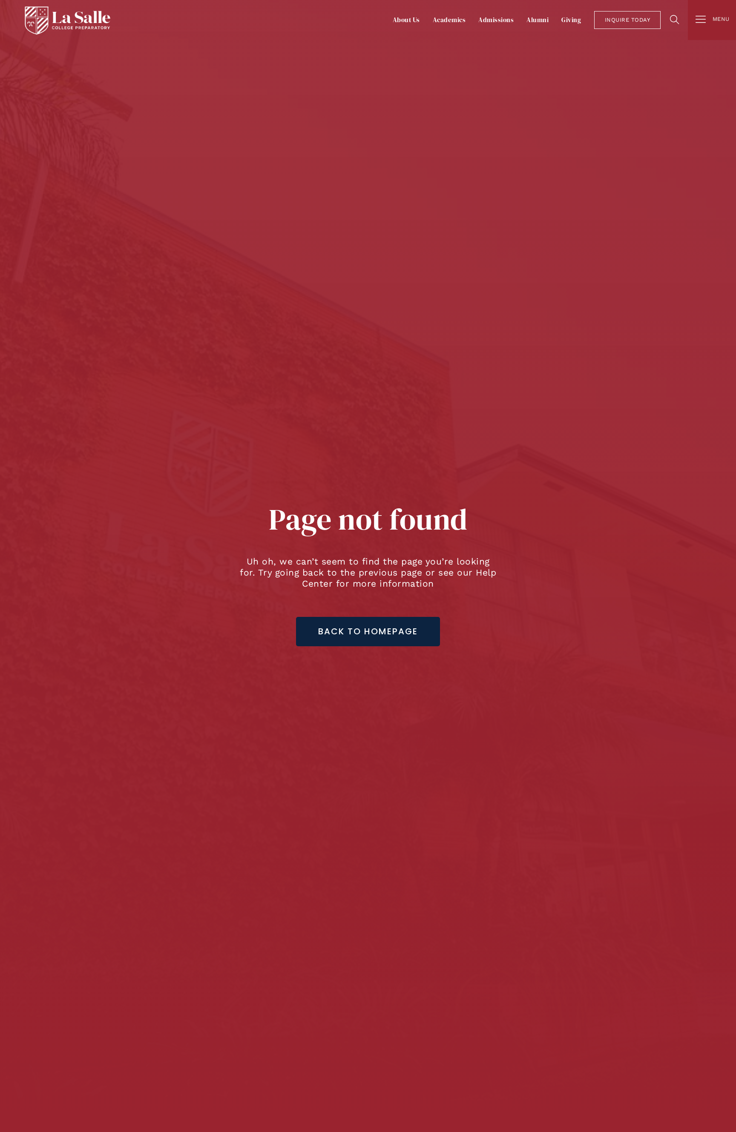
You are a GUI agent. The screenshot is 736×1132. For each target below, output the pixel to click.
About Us (406, 19)
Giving (571, 19)
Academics (449, 19)
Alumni (537, 19)
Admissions (496, 19)
